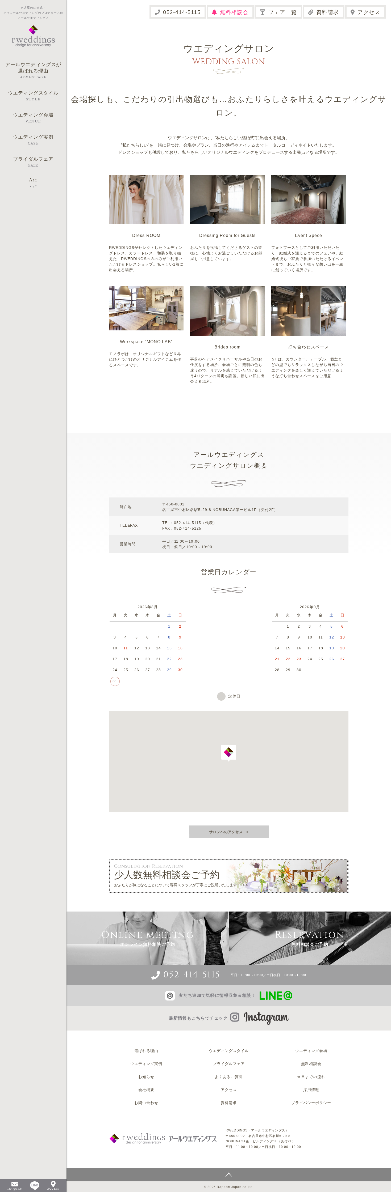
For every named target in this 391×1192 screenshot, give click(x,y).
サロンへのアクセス (226, 832)
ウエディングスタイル (229, 1051)
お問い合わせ (146, 1103)
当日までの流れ (311, 1077)
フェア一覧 (282, 12)
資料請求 (327, 12)
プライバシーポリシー (311, 1103)
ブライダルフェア (229, 1064)
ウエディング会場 (311, 1051)
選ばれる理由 (146, 1051)
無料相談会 (234, 12)
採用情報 (311, 1090)
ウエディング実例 (146, 1064)
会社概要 (146, 1090)
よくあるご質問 (229, 1077)
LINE (34, 1185)
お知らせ (146, 1077)
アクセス (368, 12)
